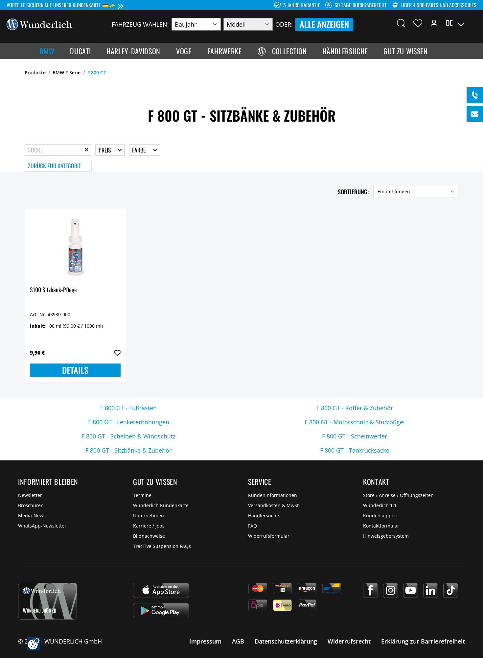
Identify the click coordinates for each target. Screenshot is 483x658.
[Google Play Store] (161, 610)
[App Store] (161, 590)
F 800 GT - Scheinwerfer (354, 436)
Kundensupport (380, 515)
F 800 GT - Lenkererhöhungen (128, 422)
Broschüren (31, 505)
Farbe (139, 150)
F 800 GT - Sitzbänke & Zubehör (128, 450)
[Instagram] (390, 590)
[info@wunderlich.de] (475, 114)
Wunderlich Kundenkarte (161, 505)
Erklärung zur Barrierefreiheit (423, 641)
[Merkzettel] (417, 23)
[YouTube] (410, 590)
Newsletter (30, 495)
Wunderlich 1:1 (380, 505)
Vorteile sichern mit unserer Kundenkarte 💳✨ (61, 5)
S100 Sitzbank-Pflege (53, 290)
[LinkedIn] (430, 590)
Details (75, 370)
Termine (142, 495)
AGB (238, 641)
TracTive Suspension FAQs (162, 546)
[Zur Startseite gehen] (39, 24)
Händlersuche (263, 515)
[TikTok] (450, 590)
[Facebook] (370, 590)
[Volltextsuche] (401, 23)
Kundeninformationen (272, 495)
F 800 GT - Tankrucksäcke (354, 450)
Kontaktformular (381, 526)
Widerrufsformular (268, 536)
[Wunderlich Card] (47, 601)
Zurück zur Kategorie (54, 165)
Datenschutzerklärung (286, 641)
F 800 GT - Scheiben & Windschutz (128, 436)
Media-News (32, 515)
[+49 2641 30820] (475, 95)
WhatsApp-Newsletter (42, 526)
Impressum (205, 641)
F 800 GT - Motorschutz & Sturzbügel (355, 422)
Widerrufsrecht (349, 641)
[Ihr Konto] (434, 23)
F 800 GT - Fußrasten (128, 408)
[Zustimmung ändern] (33, 643)
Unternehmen (148, 515)
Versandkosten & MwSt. (274, 505)
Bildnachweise (149, 536)
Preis (105, 150)
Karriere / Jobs (149, 526)
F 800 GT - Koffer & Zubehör (354, 408)
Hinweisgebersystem (386, 536)
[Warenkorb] (472, 23)
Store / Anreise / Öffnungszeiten (398, 495)
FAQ (252, 526)
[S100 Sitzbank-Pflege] (75, 247)
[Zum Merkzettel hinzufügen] (117, 353)
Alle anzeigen (324, 24)
